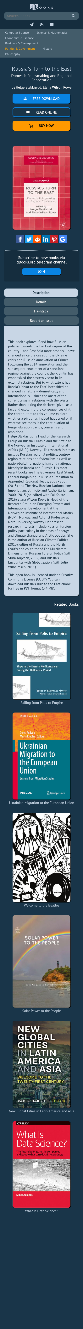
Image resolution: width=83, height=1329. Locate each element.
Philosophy (12, 54)
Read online (46, 112)
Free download (46, 98)
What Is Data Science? (41, 1211)
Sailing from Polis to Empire (41, 702)
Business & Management (21, 43)
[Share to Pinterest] (54, 242)
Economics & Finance (19, 38)
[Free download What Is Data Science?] (41, 1164)
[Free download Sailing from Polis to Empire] (41, 656)
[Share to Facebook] (20, 242)
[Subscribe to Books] (32, 24)
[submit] (73, 16)
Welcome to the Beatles (41, 905)
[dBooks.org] (41, 9)
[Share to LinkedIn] (46, 242)
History (47, 48)
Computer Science (17, 32)
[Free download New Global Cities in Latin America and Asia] (41, 1064)
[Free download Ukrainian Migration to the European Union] (41, 756)
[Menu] (51, 24)
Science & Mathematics (51, 32)
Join (41, 271)
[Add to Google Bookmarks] (62, 242)
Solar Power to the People (41, 1011)
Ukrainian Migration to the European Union (41, 802)
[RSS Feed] (41, 24)
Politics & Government (20, 48)
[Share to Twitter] (29, 242)
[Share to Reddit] (37, 242)
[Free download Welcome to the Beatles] (41, 857)
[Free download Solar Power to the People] (41, 961)
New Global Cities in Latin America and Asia (41, 1111)
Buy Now (46, 125)
